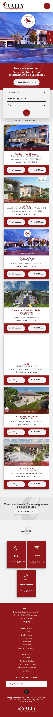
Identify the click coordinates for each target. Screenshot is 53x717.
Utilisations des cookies (26, 668)
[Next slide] (50, 40)
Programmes (31, 121)
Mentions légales (26, 661)
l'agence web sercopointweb (31, 701)
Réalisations (27, 642)
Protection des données (26, 665)
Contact (26, 658)
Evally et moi (26, 635)
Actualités (26, 645)
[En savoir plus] (24, 622)
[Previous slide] (50, 34)
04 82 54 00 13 (27, 619)
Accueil (19, 121)
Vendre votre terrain (26, 648)
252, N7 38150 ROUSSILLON (26, 616)
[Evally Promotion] (15, 6)
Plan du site (26, 671)
